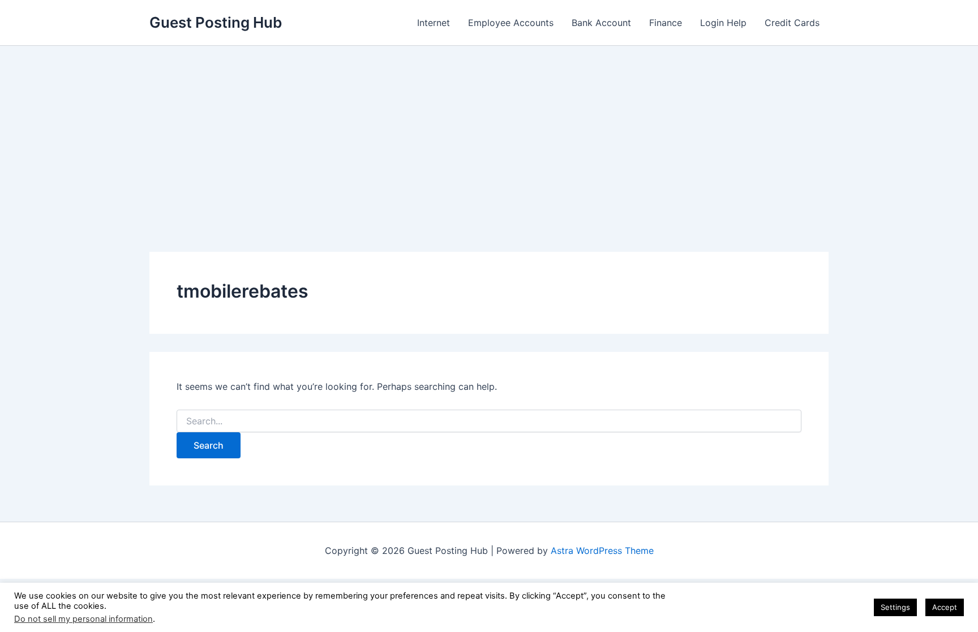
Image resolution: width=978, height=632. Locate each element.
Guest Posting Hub (215, 22)
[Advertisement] (489, 130)
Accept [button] (944, 607)
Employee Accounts (511, 22)
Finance (665, 22)
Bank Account (601, 22)
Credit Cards (792, 22)
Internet (433, 22)
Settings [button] (895, 607)
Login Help (723, 22)
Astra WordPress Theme (602, 550)
